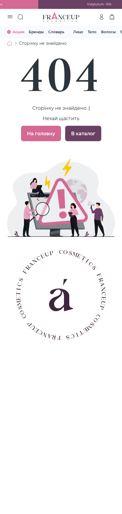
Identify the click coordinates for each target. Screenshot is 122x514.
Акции (18, 31)
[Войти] (102, 17)
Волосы (108, 31)
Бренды (36, 31)
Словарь (56, 31)
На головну (41, 133)
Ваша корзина (112, 17)
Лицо (78, 31)
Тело (92, 31)
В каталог (83, 133)
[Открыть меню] (10, 17)
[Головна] (9, 43)
